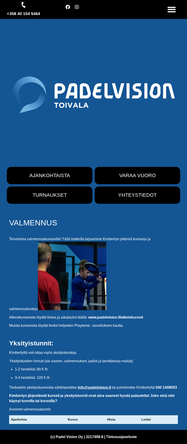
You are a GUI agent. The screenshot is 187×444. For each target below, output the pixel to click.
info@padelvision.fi (94, 387)
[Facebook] (70, 9)
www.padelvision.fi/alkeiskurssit (115, 317)
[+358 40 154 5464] (23, 4)
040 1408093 (166, 387)
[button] (172, 9)
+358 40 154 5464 (23, 13)
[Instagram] (79, 9)
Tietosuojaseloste (121, 437)
